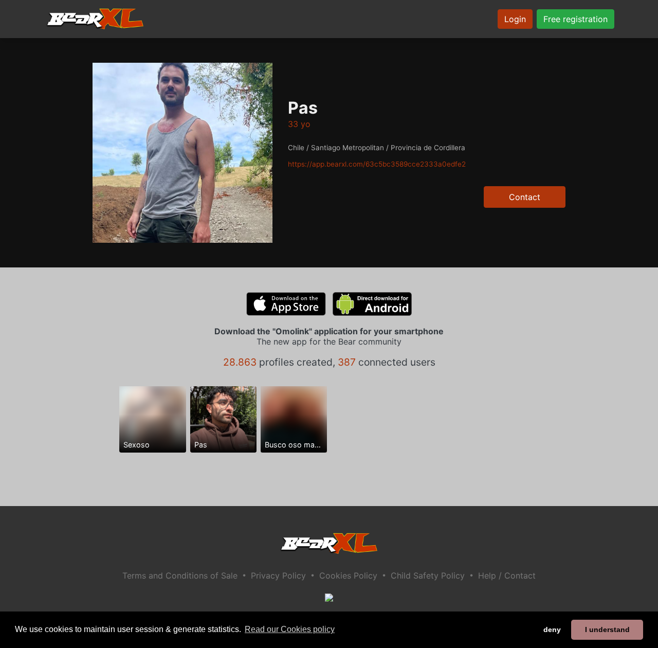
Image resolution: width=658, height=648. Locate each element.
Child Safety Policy (428, 575)
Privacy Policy (278, 575)
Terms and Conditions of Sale (179, 575)
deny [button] (552, 629)
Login (515, 19)
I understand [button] (607, 629)
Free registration (575, 19)
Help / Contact (507, 575)
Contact (524, 197)
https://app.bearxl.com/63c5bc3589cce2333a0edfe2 (377, 164)
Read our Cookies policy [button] (290, 629)
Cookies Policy (348, 575)
